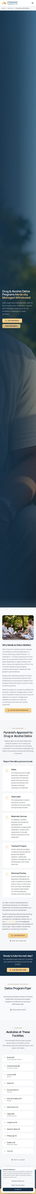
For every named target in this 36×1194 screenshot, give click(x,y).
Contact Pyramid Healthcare (19, 710)
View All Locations (19, 1160)
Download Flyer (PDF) (19, 1009)
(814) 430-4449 (10, 921)
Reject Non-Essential (18, 1185)
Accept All (18, 1189)
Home (3, 8)
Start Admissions (11, 326)
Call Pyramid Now (19, 935)
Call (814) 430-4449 (19, 970)
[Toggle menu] (32, 3)
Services (10, 8)
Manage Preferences (18, 1181)
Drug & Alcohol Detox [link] (22, 8)
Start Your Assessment (19, 941)
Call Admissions (13, 320)
